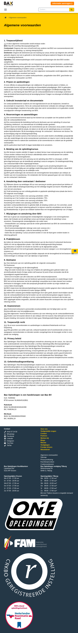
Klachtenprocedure (47, 462)
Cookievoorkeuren (47, 464)
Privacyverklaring (47, 459)
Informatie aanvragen (61, 3)
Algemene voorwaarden (49, 455)
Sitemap (44, 457)
